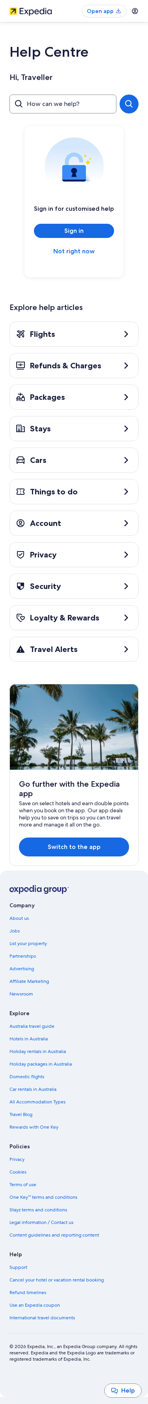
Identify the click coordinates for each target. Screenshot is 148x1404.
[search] (129, 104)
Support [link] (18, 1267)
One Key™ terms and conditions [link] (43, 1197)
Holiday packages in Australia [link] (40, 1064)
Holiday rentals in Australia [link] (37, 1051)
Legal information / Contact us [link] (41, 1222)
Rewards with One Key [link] (33, 1127)
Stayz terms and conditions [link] (38, 1210)
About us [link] (19, 918)
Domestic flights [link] (26, 1076)
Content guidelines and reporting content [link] (54, 1235)
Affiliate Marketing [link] (29, 981)
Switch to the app (74, 847)
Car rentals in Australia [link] (32, 1089)
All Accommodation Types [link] (37, 1102)
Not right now (74, 251)
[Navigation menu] (135, 11)
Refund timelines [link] (27, 1292)
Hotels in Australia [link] (28, 1039)
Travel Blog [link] (20, 1114)
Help (128, 1390)
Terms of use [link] (22, 1184)
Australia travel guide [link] (31, 1026)
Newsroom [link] (21, 994)
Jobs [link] (14, 931)
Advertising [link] (21, 969)
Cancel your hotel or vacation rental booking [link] (56, 1280)
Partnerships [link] (22, 956)
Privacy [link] (16, 1159)
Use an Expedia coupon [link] (34, 1305)
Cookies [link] (17, 1172)
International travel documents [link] (42, 1318)
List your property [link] (28, 943)
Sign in (74, 230)
